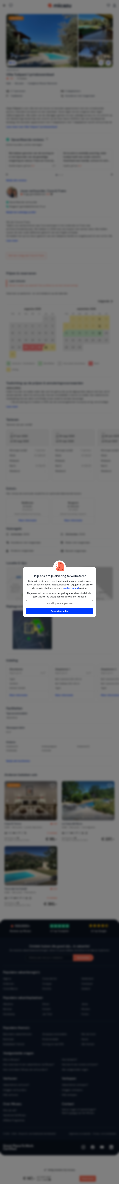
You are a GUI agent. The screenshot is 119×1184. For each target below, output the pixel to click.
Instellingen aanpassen (59, 603)
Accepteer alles (59, 611)
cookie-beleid (71, 588)
